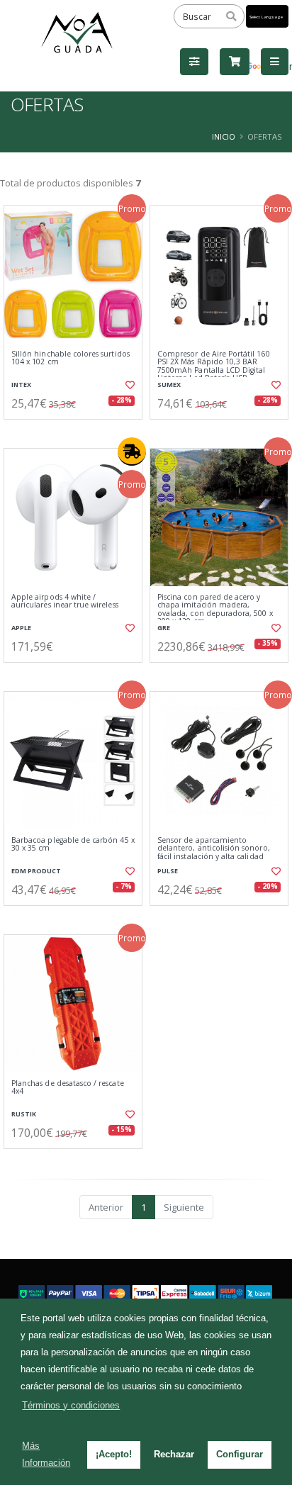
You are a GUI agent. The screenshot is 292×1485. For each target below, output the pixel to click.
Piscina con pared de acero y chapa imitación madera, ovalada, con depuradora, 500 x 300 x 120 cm (215, 609)
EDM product (36, 870)
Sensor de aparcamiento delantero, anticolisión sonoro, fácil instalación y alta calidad (213, 848)
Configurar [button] (239, 1454)
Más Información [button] (46, 1454)
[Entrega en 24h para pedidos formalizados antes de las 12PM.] (132, 451)
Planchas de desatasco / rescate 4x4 (67, 1088)
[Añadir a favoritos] (129, 385)
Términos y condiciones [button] (71, 1405)
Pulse (167, 870)
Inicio (223, 136)
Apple (21, 627)
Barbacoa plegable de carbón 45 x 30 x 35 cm (73, 844)
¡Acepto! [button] (114, 1454)
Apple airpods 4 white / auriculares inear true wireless (64, 601)
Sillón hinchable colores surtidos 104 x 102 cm (70, 358)
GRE (163, 627)
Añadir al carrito (78, 431)
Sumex (169, 384)
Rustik (23, 1114)
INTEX (21, 384)
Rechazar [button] (174, 1454)
